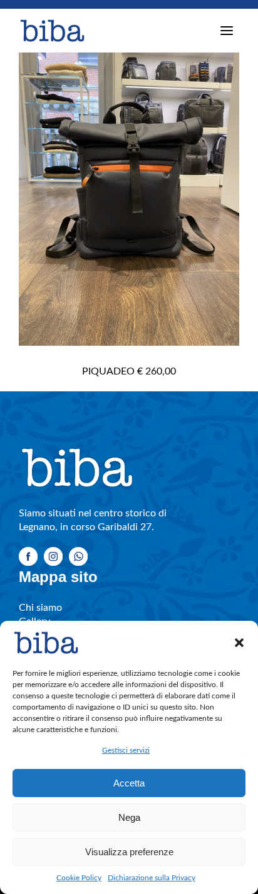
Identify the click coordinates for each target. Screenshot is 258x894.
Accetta (129, 783)
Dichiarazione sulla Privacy (151, 877)
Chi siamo (40, 608)
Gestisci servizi (126, 750)
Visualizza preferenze (129, 851)
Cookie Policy (78, 877)
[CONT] (129, 198)
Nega (129, 817)
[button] (239, 642)
